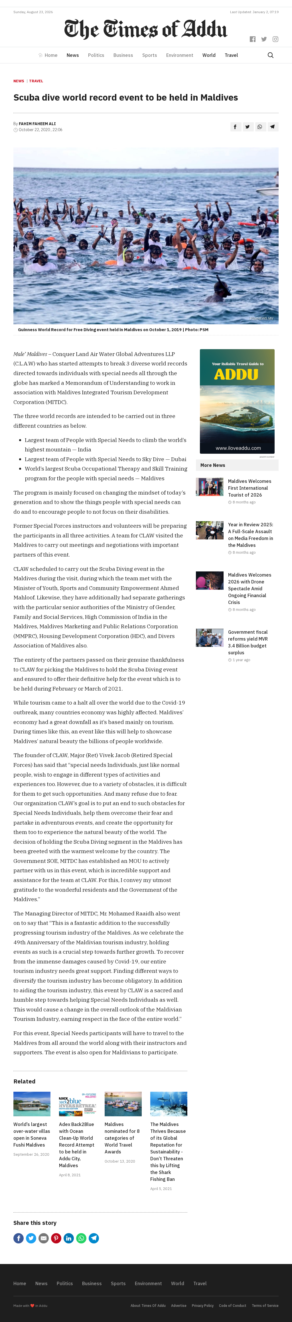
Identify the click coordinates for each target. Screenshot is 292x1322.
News (73, 55)
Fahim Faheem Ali (37, 123)
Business (123, 55)
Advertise (178, 1305)
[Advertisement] (237, 721)
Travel (231, 55)
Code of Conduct (232, 1305)
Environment (179, 55)
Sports (149, 55)
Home (51, 55)
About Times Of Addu (148, 1305)
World (209, 55)
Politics (96, 55)
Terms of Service (265, 1305)
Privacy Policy (203, 1305)
